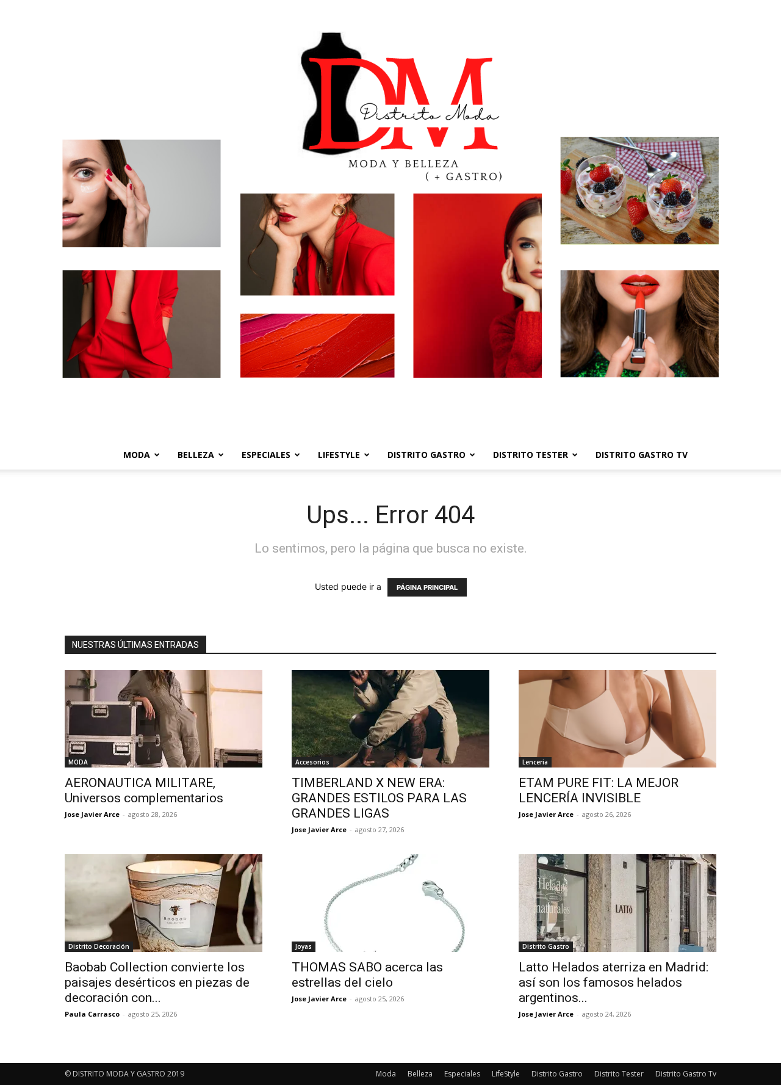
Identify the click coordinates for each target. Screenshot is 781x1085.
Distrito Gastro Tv (642, 454)
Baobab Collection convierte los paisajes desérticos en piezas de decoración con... (157, 982)
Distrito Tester (530, 454)
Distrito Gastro (426, 454)
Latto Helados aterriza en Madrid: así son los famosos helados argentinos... (613, 982)
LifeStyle (339, 454)
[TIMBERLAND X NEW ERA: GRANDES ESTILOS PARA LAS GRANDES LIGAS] (390, 718)
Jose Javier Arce (92, 814)
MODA (78, 762)
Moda (136, 454)
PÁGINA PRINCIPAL (427, 587)
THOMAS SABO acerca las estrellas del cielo (367, 975)
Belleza (196, 454)
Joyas (303, 946)
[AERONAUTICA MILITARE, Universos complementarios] (163, 718)
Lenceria (535, 762)
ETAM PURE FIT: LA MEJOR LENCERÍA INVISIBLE (598, 790)
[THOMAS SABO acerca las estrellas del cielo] (390, 903)
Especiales (266, 454)
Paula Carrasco (92, 1013)
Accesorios (312, 762)
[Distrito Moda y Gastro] (390, 220)
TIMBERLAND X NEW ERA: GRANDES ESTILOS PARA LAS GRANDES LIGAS (379, 798)
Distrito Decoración (98, 946)
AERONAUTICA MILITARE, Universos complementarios (144, 790)
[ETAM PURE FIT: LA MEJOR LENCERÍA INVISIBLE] (617, 718)
